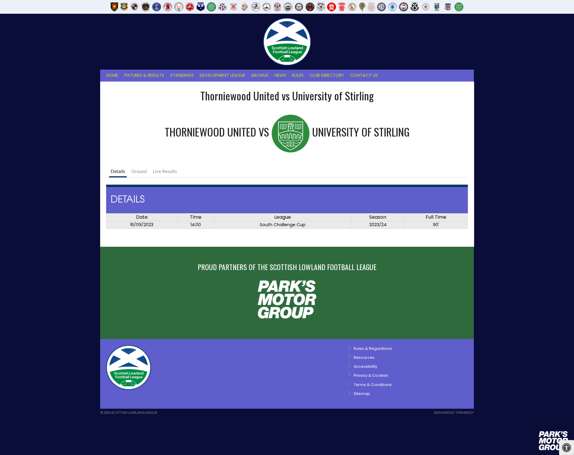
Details (118, 171)
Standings (182, 75)
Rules (297, 75)
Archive (259, 75)
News (280, 75)
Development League (222, 75)
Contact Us (364, 75)
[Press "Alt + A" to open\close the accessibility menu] (566, 447)
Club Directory (326, 75)
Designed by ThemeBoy (454, 412)
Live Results (165, 171)
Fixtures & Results (144, 75)
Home (112, 75)
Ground (139, 171)
